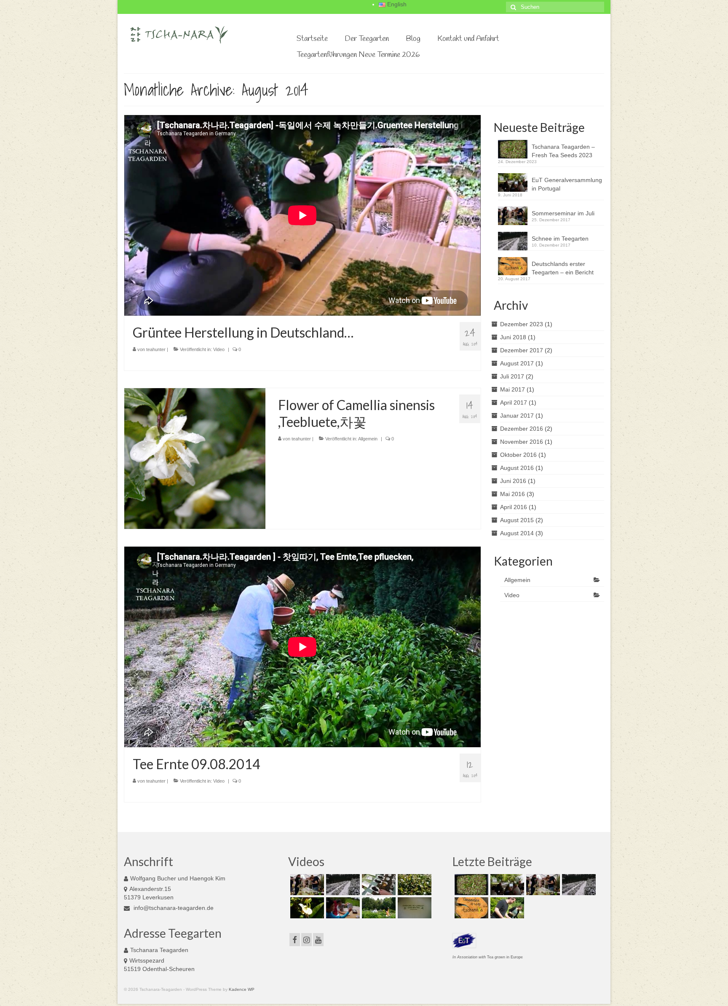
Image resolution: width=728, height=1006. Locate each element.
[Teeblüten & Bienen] (306, 907)
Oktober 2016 (518, 454)
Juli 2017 (512, 376)
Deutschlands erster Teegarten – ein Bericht (563, 268)
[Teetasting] (342, 907)
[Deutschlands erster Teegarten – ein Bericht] (470, 907)
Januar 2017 (517, 415)
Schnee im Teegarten (560, 238)
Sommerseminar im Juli (563, 213)
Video (219, 349)
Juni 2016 (513, 481)
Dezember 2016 (521, 428)
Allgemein (367, 438)
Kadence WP (241, 989)
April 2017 (513, 402)
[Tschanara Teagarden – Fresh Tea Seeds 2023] (470, 884)
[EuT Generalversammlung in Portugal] (506, 884)
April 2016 (513, 507)
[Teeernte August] (378, 907)
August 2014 (517, 533)
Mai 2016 (512, 494)
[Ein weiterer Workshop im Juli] (506, 907)
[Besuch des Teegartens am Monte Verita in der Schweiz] (413, 907)
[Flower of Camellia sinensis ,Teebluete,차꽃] (194, 458)
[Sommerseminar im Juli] (306, 884)
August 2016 (517, 467)
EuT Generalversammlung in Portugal (567, 184)
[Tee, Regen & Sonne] (413, 884)
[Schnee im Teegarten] (342, 884)
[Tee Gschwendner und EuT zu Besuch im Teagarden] (378, 884)
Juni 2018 (513, 337)
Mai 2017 (512, 389)
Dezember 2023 (521, 324)
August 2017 (517, 363)
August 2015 (517, 520)
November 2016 (521, 441)
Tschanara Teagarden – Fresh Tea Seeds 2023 (563, 150)
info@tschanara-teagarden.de (173, 907)
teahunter (156, 349)
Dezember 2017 (521, 350)
